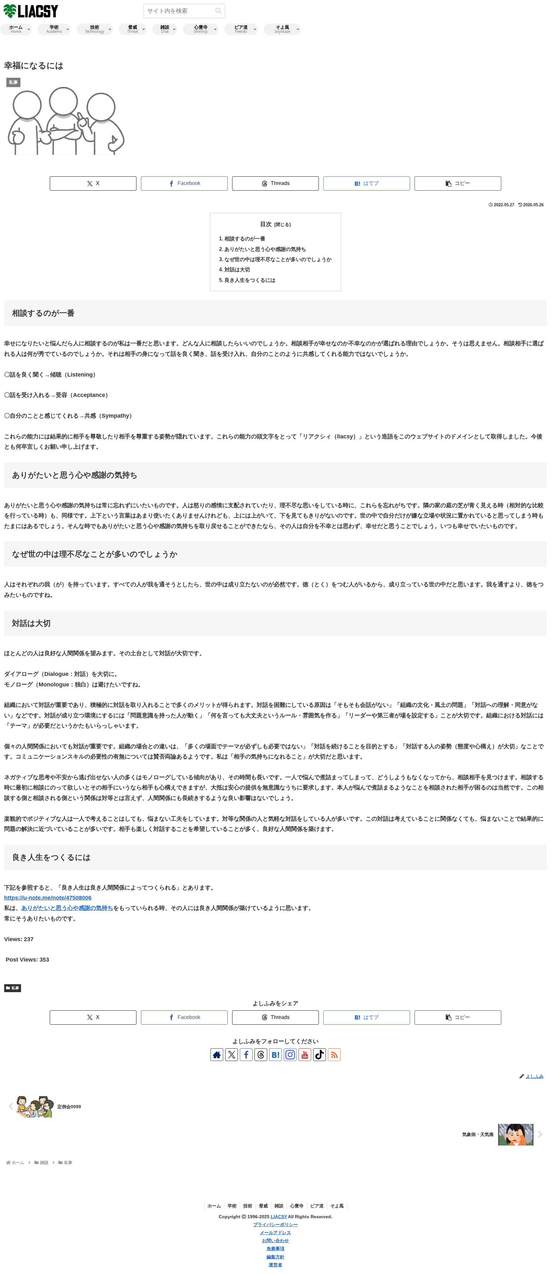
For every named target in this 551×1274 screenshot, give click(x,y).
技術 (247, 1205)
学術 (232, 1205)
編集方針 (275, 1256)
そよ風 (337, 1205)
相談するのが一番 (244, 238)
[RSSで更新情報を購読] (334, 1054)
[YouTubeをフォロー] (304, 1054)
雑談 (279, 1205)
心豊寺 (297, 1205)
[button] (218, 11)
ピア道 (317, 1205)
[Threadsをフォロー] (260, 1054)
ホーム (214, 1205)
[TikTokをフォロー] (319, 1054)
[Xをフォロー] (231, 1054)
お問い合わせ (275, 1240)
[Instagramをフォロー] (290, 1054)
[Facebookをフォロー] (246, 1054)
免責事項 (275, 1248)
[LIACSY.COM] (31, 10)
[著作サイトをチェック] (216, 1054)
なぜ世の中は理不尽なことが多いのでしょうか (278, 259)
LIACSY (279, 1216)
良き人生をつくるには (250, 280)
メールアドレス (275, 1232)
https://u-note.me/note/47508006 (48, 898)
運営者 (275, 1264)
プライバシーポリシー (275, 1224)
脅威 (263, 1205)
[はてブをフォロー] (275, 1054)
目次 (266, 224)
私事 (15, 988)
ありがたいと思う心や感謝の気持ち (265, 249)
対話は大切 (237, 269)
